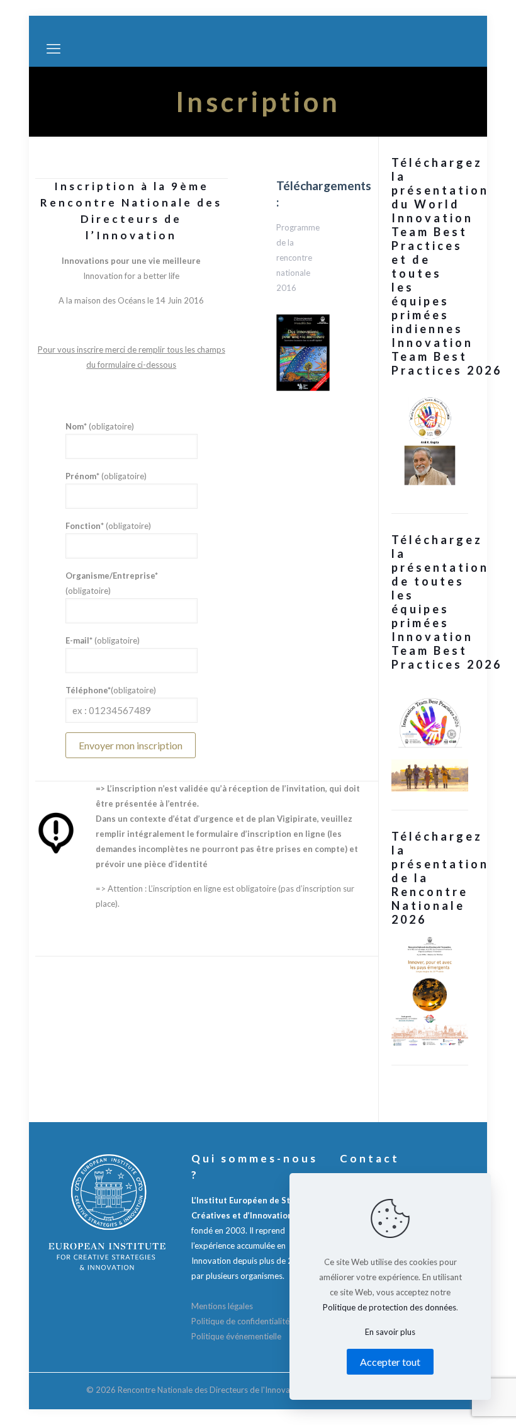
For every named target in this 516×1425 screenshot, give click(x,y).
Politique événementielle (236, 1336)
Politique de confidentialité (240, 1321)
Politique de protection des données (389, 1307)
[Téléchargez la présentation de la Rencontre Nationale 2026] (429, 991)
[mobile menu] (53, 48)
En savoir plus (390, 1332)
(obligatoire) (99, 426)
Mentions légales (222, 1306)
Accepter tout (390, 1362)
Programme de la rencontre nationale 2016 (298, 257)
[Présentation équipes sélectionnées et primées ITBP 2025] (429, 736)
